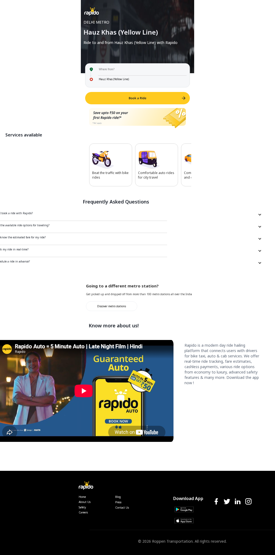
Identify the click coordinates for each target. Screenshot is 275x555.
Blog (118, 497)
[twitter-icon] (227, 502)
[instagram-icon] (248, 502)
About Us (85, 502)
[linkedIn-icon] (237, 502)
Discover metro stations (111, 306)
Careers (83, 512)
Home (82, 497)
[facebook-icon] (216, 502)
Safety (82, 507)
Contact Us (122, 507)
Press (118, 502)
